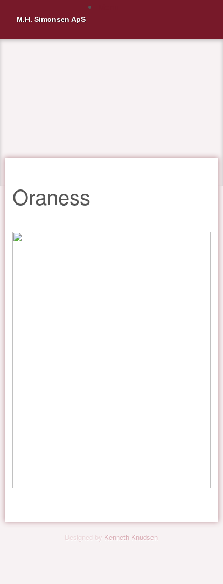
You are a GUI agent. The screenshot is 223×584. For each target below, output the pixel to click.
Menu (108, 7)
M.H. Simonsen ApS (51, 19)
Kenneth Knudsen (131, 537)
